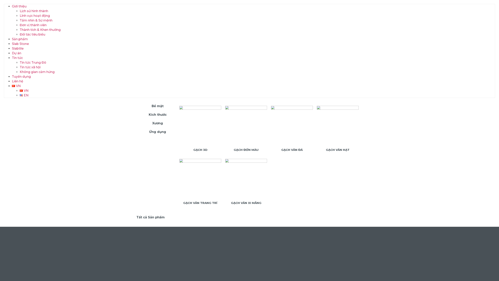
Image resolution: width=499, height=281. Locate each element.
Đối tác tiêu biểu (32, 34)
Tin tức (17, 58)
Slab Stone (20, 44)
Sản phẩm (20, 39)
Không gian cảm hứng (37, 72)
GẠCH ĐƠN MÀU (246, 150)
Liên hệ (17, 81)
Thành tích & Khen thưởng (40, 30)
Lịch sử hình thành (34, 11)
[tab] (155, 106)
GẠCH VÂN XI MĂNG (246, 203)
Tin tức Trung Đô (33, 62)
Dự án (16, 53)
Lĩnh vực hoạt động (35, 16)
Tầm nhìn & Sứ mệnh (36, 20)
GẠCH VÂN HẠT (337, 150)
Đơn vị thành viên (33, 25)
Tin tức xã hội (30, 67)
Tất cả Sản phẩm (150, 217)
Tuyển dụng (21, 76)
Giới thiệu (19, 6)
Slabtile (18, 48)
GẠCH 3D (200, 150)
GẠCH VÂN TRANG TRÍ (200, 203)
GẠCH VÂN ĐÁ (292, 150)
